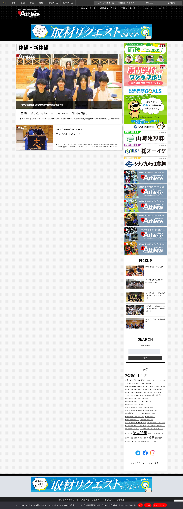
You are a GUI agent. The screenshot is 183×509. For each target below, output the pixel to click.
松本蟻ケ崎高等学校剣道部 (135, 422)
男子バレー (128, 433)
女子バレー (157, 392)
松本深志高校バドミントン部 (134, 405)
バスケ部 (128, 383)
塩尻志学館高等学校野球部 (133, 392)
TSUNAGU (149, 2)
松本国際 (156, 395)
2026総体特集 (136, 375)
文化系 (114, 8)
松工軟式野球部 (146, 396)
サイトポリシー (160, 505)
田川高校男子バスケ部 (132, 429)
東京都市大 (137, 396)
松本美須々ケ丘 (131, 413)
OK (140, 505)
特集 (83, 8)
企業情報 (171, 2)
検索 (145, 357)
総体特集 (140, 432)
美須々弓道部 (144, 438)
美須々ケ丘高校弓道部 (132, 438)
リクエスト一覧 (158, 8)
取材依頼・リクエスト (127, 2)
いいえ (147, 505)
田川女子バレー (160, 426)
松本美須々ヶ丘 (150, 417)
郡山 (23, 2)
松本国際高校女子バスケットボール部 (137, 399)
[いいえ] (180, 505)
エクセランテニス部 (159, 380)
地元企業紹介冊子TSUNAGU (133, 386)
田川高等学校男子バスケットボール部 (151, 429)
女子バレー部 (129, 396)
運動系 (103, 8)
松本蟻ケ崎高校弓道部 (146, 420)
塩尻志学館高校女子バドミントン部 (154, 386)
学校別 (93, 8)
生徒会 (132, 8)
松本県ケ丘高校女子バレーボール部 (139, 407)
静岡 (4, 2)
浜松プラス (53, 2)
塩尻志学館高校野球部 (156, 389)
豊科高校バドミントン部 (132, 441)
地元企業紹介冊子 (147, 383)
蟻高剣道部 (158, 438)
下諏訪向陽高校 (136, 383)
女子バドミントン (147, 392)
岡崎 (41, 2)
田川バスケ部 (151, 426)
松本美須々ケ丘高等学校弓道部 (134, 417)
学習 (123, 8)
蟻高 (151, 437)
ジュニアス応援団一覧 (105, 2)
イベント (144, 8)
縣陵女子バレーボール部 (155, 433)
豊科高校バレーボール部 (148, 441)
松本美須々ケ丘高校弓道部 (147, 414)
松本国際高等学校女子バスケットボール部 (138, 402)
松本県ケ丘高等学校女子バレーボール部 (141, 410)
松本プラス (68, 2)
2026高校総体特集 (135, 380)
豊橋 (32, 2)
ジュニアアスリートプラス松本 (144, 462)
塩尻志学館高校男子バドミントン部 (136, 389)
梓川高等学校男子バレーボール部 (135, 426)
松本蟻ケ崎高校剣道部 (132, 420)
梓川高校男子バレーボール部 (156, 423)
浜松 (14, 2)
